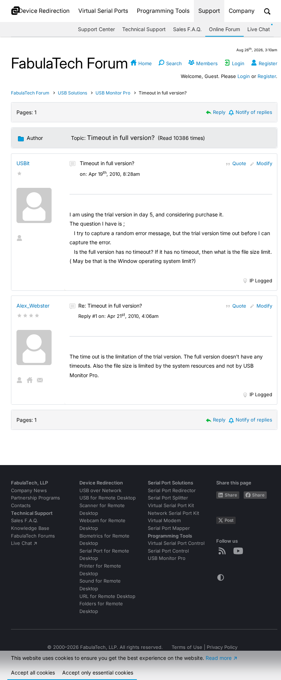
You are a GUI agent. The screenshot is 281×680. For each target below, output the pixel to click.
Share (231, 495)
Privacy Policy (222, 647)
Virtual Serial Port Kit (171, 505)
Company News (29, 490)
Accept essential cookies (97, 672)
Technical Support (144, 29)
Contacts (21, 505)
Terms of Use (187, 647)
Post (229, 520)
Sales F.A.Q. (187, 29)
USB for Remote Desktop (107, 498)
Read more (219, 658)
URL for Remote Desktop (107, 596)
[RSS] (223, 551)
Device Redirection (44, 10)
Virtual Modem (164, 520)
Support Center (96, 29)
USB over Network (100, 490)
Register (267, 76)
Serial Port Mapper (169, 528)
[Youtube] (239, 551)
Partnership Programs (35, 498)
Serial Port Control (168, 551)
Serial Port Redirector (172, 490)
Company (242, 10)
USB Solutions (73, 93)
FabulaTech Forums (33, 536)
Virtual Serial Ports (103, 10)
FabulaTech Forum (30, 93)
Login (243, 76)
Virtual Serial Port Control (176, 543)
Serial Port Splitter (168, 498)
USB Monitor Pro (112, 93)
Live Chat (258, 29)
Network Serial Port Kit (173, 513)
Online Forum (224, 29)
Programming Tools (163, 10)
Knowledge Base (30, 528)
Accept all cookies (33, 672)
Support (209, 10)
